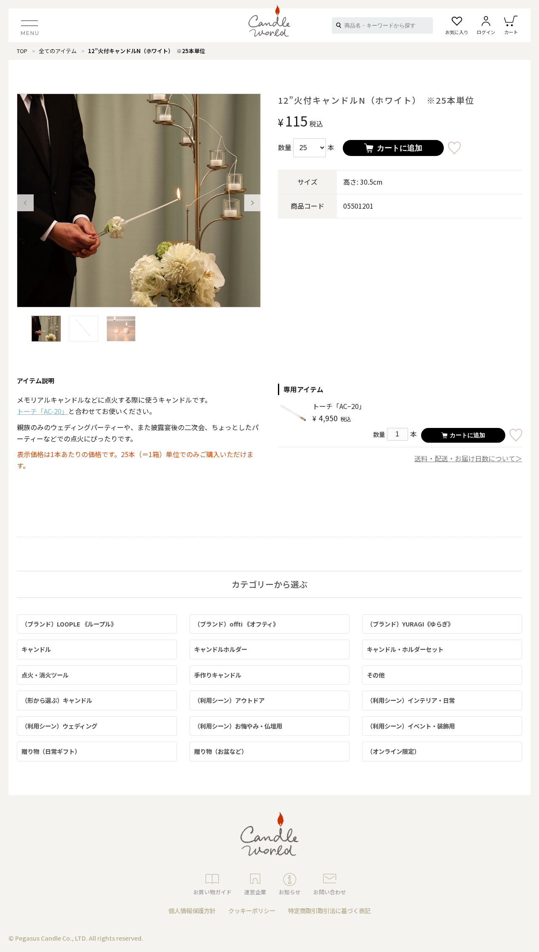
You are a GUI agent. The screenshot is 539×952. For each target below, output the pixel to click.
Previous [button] (25, 202)
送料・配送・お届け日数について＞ (468, 458)
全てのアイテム (58, 51)
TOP (22, 51)
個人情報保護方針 (192, 910)
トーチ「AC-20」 (42, 411)
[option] (139, 200)
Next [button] (252, 202)
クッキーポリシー (251, 910)
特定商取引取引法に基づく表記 (329, 910)
